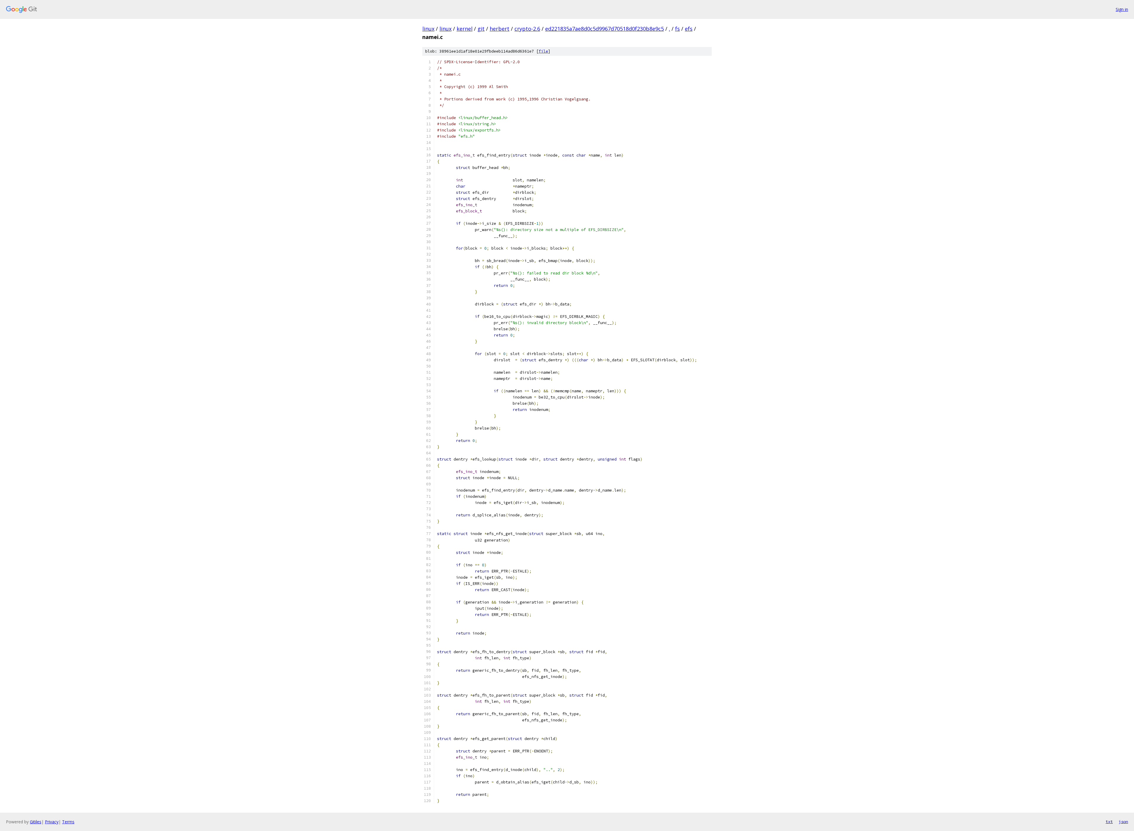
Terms (68, 822)
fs (677, 28)
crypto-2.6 (527, 28)
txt (1109, 821)
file (543, 51)
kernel (464, 28)
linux (428, 28)
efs (689, 28)
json (1123, 821)
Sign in (1122, 9)
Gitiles (35, 822)
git (481, 28)
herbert (499, 28)
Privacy (51, 822)
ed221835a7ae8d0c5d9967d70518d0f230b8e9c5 (604, 28)
